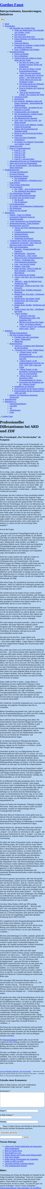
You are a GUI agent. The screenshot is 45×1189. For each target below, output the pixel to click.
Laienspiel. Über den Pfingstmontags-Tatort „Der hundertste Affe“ (29, 318)
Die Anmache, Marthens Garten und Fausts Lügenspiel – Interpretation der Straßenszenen (28, 103)
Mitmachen (18, 341)
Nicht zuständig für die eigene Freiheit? (29, 389)
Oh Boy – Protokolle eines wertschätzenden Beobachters (25, 261)
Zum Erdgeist (15, 183)
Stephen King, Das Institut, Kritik (27, 299)
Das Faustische (20, 35)
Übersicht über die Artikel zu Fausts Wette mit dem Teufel (28, 59)
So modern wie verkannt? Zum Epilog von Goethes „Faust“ (28, 143)
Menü (3, 20)
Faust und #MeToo (21, 43)
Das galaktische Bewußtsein (25, 191)
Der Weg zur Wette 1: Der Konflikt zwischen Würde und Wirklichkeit (30, 64)
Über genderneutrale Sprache (16, 1166)
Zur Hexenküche (16, 187)
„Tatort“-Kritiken (20, 314)
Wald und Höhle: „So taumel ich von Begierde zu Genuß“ (28, 108)
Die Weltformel (15, 208)
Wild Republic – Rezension (24, 253)
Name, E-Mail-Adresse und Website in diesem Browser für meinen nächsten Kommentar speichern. (22, 1127)
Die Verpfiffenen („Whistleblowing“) (28, 180)
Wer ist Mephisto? (21, 56)
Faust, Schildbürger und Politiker (26, 50)
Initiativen (8, 331)
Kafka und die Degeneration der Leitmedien (21, 1159)
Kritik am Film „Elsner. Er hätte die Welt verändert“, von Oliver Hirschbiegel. (27, 270)
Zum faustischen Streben (19, 176)
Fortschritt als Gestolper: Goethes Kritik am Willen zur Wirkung (29, 46)
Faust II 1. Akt (19, 150)
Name (3, 1111)
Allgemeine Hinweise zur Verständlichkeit (26, 161)
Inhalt (7, 24)
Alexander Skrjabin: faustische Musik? (19, 1164)
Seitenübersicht (10, 399)
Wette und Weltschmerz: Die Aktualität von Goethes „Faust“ (29, 31)
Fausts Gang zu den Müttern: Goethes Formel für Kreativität (28, 126)
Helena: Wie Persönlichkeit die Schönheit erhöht (26, 130)
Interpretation (10, 26)
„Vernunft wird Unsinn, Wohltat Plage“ (29, 350)
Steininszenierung (21, 234)
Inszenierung (10, 213)
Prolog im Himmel (21, 54)
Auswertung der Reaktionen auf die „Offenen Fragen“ (31, 383)
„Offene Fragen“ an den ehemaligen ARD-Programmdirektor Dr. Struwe (30, 378)
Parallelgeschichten (12, 170)
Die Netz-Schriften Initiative (20, 335)
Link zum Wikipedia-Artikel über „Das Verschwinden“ (15, 1071)
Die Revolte (19, 200)
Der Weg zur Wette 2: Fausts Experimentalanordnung (30, 70)
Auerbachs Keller (21, 97)
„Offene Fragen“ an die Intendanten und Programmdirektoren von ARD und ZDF (31, 355)
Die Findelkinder (20, 178)
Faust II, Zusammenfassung (20, 148)
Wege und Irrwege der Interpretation (23, 163)
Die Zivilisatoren (20, 202)
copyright (13, 406)
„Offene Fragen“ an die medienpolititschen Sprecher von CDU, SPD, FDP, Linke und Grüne (31, 364)
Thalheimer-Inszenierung (23, 238)
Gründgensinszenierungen (24, 232)
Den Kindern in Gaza (13, 1153)
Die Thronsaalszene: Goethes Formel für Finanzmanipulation (28, 115)
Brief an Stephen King (13, 1151)
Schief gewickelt (16, 146)
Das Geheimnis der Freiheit (24, 275)
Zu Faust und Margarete (19, 172)
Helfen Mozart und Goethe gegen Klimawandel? (23, 1155)
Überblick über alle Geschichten (26, 337)
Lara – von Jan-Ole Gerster (24, 264)
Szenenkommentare (17, 52)
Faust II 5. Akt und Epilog (24, 159)
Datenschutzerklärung (18, 404)
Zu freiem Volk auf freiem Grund (22, 198)
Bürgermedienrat (16, 344)
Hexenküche (19, 99)
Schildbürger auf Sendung (24, 387)
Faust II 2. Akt (19, 153)
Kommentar (5, 1091)
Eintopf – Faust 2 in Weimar (20, 215)
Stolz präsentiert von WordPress (29, 1188)
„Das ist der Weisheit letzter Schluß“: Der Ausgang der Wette (31, 93)
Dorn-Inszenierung (21, 236)
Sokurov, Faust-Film (22, 266)
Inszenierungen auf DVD (19, 226)
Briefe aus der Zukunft (18, 211)
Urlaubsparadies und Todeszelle (26, 112)
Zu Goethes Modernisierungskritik (23, 195)
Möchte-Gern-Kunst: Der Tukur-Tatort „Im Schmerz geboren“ (31, 323)
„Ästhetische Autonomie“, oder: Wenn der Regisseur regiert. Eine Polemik (26, 244)
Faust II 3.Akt (19, 155)
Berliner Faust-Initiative (18, 333)
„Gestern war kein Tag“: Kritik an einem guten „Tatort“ (32, 327)
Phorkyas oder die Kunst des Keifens (28, 133)
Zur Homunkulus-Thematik (20, 193)
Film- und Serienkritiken (19, 247)
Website (3, 1122)
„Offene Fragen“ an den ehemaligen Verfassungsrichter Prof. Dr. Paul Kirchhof (30, 371)
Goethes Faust (11, 5)
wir (11, 408)
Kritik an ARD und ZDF (14, 1161)
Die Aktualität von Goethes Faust (22, 28)
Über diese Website (12, 1157)
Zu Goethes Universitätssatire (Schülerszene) (27, 206)
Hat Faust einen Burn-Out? (24, 37)
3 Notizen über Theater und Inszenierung (25, 241)
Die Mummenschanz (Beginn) (25, 118)
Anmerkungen (15, 410)
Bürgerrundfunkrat (10, 1040)
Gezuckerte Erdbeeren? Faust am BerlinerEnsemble (22, 218)
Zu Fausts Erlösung (17, 174)
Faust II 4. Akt (19, 157)
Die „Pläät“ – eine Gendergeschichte (28, 189)
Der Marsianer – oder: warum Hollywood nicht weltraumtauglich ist (28, 257)
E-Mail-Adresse (6, 1115)
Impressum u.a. (10, 402)
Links (12, 412)
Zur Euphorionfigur (17, 204)
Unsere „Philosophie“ (22, 339)
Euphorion (18, 135)
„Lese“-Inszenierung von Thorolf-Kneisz (25, 221)
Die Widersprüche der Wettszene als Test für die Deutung (31, 85)
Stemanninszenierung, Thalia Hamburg (24, 223)
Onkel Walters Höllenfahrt (20, 185)
